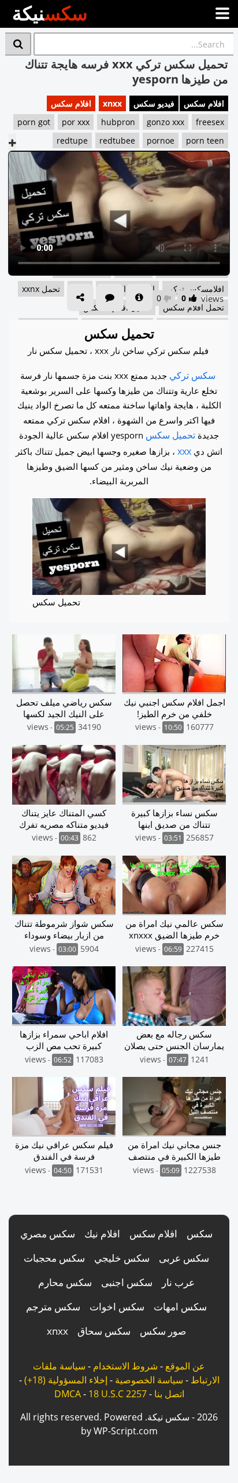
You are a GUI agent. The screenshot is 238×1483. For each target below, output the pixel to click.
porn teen (205, 140)
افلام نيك (102, 1233)
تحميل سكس (170, 435)
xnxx (112, 103)
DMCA (67, 1393)
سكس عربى (184, 1258)
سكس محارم (65, 1282)
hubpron (118, 121)
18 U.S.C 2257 (117, 1393)
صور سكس (163, 1331)
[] (18, 44)
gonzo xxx (165, 121)
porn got (33, 121)
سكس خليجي (122, 1258)
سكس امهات (180, 1306)
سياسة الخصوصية (149, 1380)
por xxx (76, 121)
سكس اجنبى (127, 1282)
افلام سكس (204, 103)
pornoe (160, 140)
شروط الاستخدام (125, 1366)
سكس (200, 1233)
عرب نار (178, 1282)
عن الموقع (185, 1366)
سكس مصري (47, 1233)
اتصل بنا (169, 1393)
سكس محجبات (54, 1258)
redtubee (117, 140)
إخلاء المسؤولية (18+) (65, 1380)
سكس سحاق (104, 1331)
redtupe (72, 140)
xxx (184, 451)
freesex (210, 121)
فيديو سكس (153, 103)
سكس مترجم (53, 1306)
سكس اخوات (117, 1306)
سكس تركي (192, 375)
